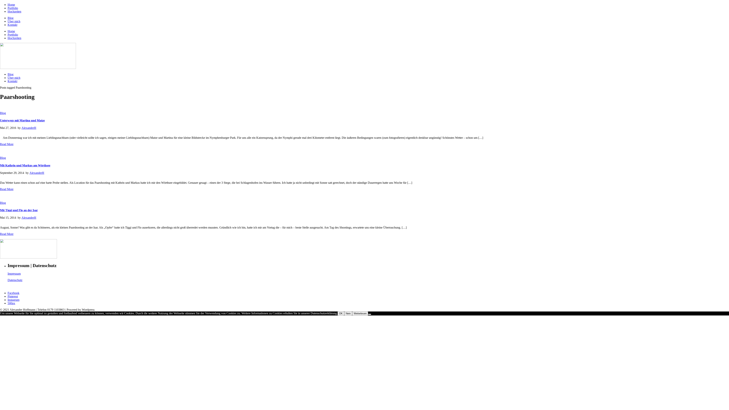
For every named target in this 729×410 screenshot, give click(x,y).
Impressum (14, 273)
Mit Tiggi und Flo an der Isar (19, 210)
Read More (6, 144)
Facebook (13, 293)
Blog (10, 18)
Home (11, 4)
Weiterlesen (360, 313)
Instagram (13, 299)
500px (11, 303)
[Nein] (369, 314)
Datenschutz (15, 280)
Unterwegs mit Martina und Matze (22, 120)
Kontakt (12, 24)
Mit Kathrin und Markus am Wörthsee (25, 165)
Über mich (14, 21)
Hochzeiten (14, 11)
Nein (348, 313)
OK (341, 313)
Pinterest (13, 296)
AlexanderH (28, 127)
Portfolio (13, 8)
